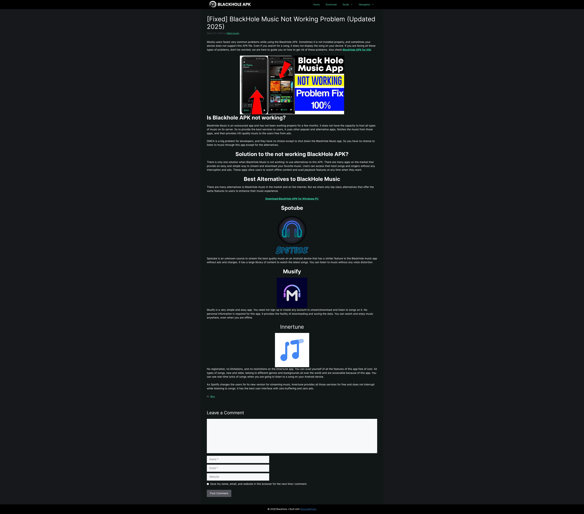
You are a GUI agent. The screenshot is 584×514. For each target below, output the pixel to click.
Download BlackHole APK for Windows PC (292, 198)
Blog (212, 396)
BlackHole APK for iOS (357, 49)
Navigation (364, 4)
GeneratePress (308, 509)
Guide (346, 4)
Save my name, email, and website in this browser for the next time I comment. (258, 483)
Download (331, 4)
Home (316, 4)
